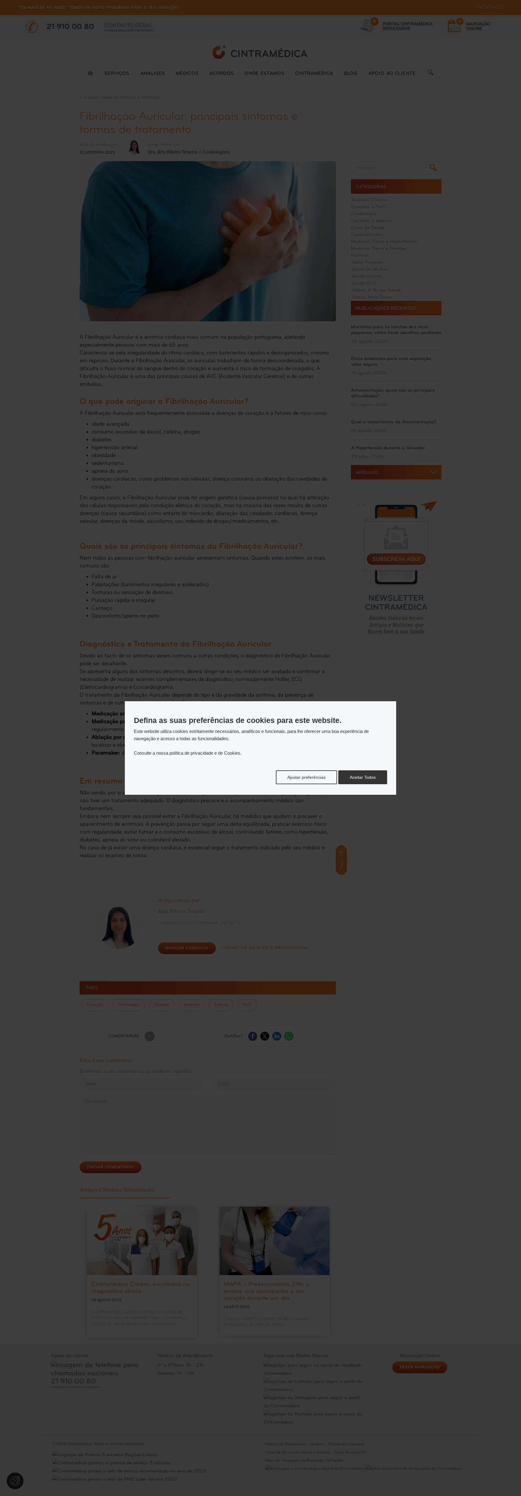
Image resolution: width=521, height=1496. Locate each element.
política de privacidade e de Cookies (204, 753)
